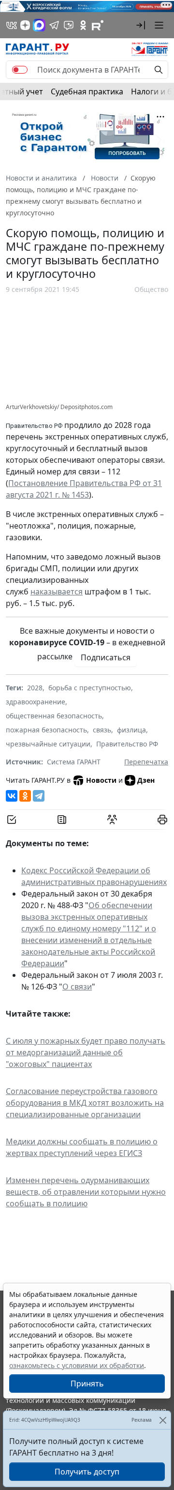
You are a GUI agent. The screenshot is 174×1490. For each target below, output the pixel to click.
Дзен (146, 780)
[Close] (163, 1420)
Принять (87, 1383)
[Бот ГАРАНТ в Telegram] (68, 25)
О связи (77, 986)
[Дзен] (25, 25)
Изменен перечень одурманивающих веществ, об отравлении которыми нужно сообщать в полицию (86, 1192)
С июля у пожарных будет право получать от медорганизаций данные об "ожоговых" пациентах (85, 1052)
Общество (151, 289)
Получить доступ (87, 1471)
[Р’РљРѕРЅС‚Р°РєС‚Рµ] (11, 796)
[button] (140, 25)
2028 (35, 687)
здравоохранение (35, 701)
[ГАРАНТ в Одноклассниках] (83, 25)
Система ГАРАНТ (74, 761)
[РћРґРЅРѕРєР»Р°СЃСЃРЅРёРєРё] (25, 796)
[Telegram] (38, 796)
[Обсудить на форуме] (112, 819)
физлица (131, 729)
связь (102, 729)
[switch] (20, 70)
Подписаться (105, 657)
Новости (101, 780)
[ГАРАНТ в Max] (39, 25)
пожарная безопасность (46, 729)
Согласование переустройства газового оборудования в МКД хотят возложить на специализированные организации (85, 1103)
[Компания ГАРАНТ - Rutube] (97, 25)
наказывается (56, 591)
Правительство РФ (127, 743)
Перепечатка (146, 761)
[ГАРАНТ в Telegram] (54, 25)
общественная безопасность (54, 715)
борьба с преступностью (89, 687)
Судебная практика (87, 91)
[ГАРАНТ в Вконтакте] (11, 25)
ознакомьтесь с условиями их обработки (76, 1365)
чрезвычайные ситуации (48, 743)
